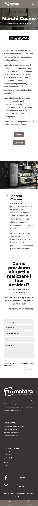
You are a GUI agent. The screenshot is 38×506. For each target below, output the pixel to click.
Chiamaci (19, 143)
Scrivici (19, 135)
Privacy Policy (10, 493)
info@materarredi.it (13, 432)
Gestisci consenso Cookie (11, 435)
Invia (30, 370)
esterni (19, 410)
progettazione (9, 104)
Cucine (9, 23)
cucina (24, 74)
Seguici (21, 478)
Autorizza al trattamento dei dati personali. (19, 364)
